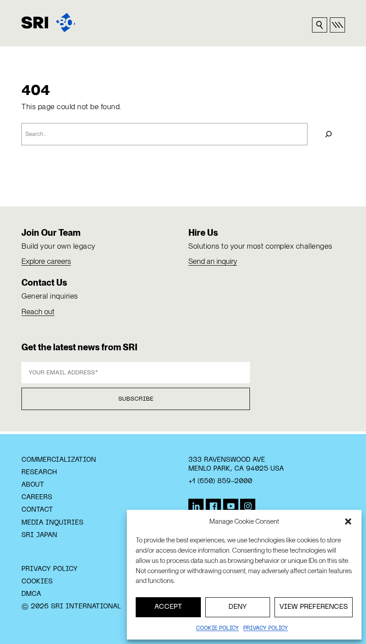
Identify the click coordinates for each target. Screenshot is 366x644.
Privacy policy (265, 628)
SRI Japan (39, 535)
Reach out (37, 311)
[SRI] (48, 22)
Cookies (37, 581)
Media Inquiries (52, 523)
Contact (37, 510)
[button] (348, 521)
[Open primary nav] (337, 25)
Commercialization (58, 460)
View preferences (313, 607)
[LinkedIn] (196, 506)
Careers (36, 497)
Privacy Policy (49, 569)
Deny (238, 607)
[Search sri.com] (319, 25)
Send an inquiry (212, 261)
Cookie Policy (217, 628)
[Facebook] (213, 506)
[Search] (328, 134)
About (32, 485)
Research (39, 472)
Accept (168, 607)
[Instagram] (247, 506)
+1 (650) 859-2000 (220, 481)
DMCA (31, 594)
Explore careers (46, 261)
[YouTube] (230, 506)
